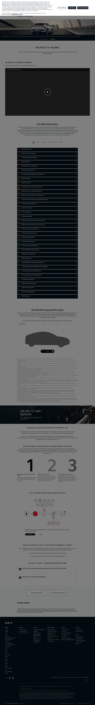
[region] (47, 8)
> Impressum (20, 14)
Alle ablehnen (72, 7)
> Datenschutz (14, 14)
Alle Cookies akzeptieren (83, 7)
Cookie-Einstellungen (62, 7)
